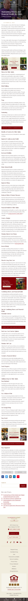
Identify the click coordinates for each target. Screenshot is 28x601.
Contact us (14, 533)
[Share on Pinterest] (18, 476)
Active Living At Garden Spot (12, 127)
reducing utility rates (19, 243)
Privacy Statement (14, 564)
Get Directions (15, 529)
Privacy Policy (14, 561)
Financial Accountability (14, 556)
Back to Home (7, 16)
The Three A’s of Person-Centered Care (12, 498)
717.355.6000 (14, 537)
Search (3, 482)
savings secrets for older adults (15, 213)
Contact (14, 600)
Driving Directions (14, 571)
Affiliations (14, 568)
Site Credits (9, 593)
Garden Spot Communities (14, 589)
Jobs (14, 554)
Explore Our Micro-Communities (13, 443)
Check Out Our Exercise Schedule (13, 327)
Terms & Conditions (14, 559)
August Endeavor (7, 503)
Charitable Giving (14, 552)
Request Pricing (14, 549)
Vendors (14, 566)
